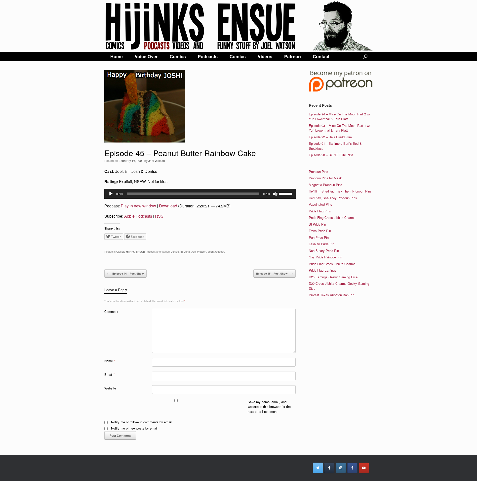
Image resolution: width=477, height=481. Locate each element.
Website (110, 388)
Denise (174, 251)
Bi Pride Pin (317, 224)
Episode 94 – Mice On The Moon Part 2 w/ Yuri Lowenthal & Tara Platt (339, 116)
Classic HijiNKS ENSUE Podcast (136, 251)
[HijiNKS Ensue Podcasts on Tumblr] (329, 468)
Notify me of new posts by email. (135, 428)
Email (109, 374)
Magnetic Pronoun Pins (325, 184)
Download (168, 206)
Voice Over (146, 56)
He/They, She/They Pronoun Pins (333, 197)
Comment (112, 311)
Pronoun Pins (318, 171)
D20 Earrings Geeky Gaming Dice (333, 277)
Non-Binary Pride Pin (324, 250)
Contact (321, 56)
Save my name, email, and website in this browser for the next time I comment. (269, 406)
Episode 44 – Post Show (125, 273)
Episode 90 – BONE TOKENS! (331, 154)
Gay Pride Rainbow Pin (325, 257)
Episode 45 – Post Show (274, 273)
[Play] (110, 193)
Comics (178, 56)
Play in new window (138, 206)
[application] (200, 194)
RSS (159, 216)
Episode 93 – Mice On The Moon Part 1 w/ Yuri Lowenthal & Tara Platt (339, 128)
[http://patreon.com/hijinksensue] (341, 90)
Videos (265, 56)
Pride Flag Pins (320, 211)
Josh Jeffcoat (216, 251)
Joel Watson (156, 160)
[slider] (286, 193)
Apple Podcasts (138, 216)
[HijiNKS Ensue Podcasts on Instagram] (341, 468)
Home (116, 56)
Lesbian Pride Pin (321, 243)
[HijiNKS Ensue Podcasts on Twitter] (318, 468)
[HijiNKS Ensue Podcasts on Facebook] (352, 468)
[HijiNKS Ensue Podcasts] (238, 25)
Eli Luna (185, 251)
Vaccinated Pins (320, 204)
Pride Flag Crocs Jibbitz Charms (332, 217)
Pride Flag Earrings (322, 270)
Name (109, 360)
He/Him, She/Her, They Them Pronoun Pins (340, 191)
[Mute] (275, 193)
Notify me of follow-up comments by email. (142, 422)
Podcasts (208, 56)
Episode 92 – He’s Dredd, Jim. (331, 137)
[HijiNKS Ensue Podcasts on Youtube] (364, 468)
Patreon (292, 56)
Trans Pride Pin (320, 230)
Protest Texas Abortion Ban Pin (331, 294)
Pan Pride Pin (319, 237)
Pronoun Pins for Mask (325, 178)
